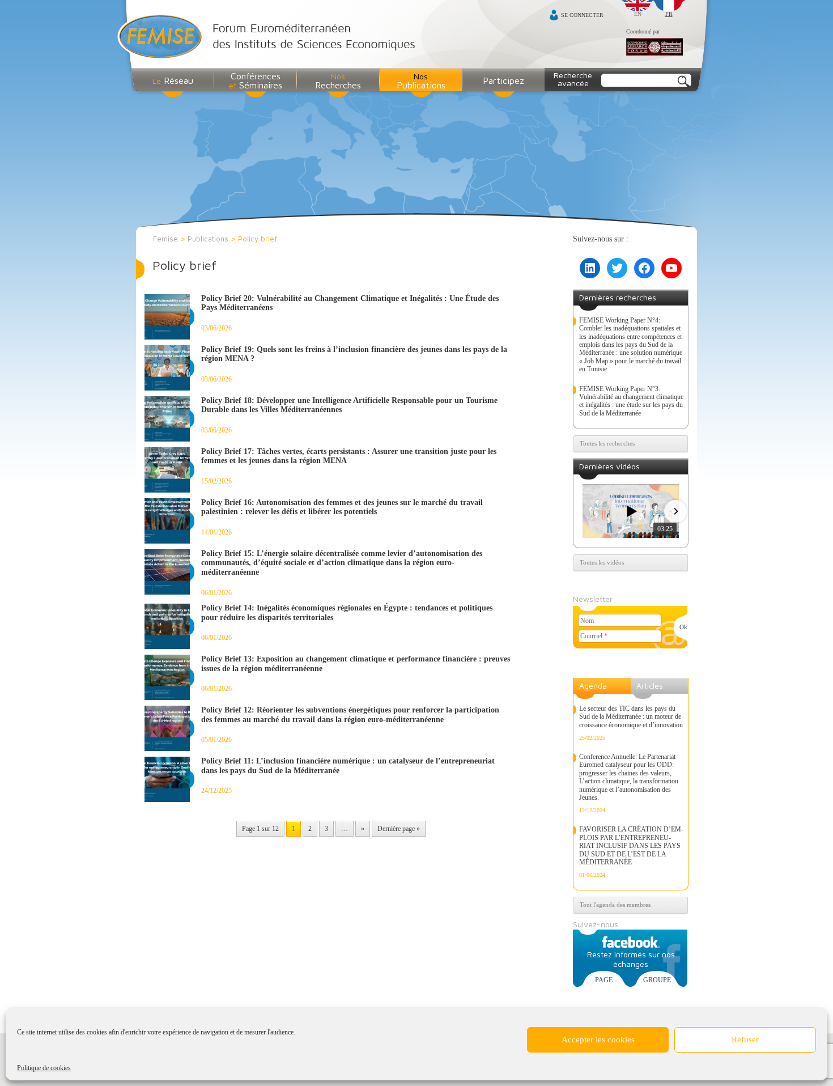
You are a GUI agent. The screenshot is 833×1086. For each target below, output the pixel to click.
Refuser (745, 1039)
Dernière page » (398, 829)
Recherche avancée (573, 79)
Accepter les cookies (598, 1039)
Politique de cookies (44, 1068)
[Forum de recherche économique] (654, 47)
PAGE (604, 980)
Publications (208, 238)
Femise (165, 238)
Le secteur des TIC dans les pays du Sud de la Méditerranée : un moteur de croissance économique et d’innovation (631, 717)
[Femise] (268, 37)
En (637, 14)
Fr (669, 14)
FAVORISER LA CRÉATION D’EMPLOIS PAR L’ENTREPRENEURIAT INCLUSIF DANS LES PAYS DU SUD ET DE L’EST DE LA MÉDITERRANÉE (631, 845)
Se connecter (582, 15)
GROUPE (657, 980)
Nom (587, 621)
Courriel (593, 636)
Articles (649, 685)
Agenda (593, 685)
